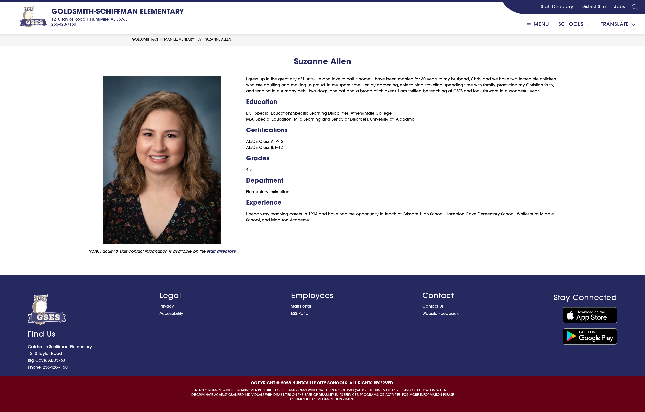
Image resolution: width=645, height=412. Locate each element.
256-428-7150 (63, 25)
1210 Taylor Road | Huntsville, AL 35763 (89, 20)
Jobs (619, 7)
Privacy (166, 307)
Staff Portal (301, 307)
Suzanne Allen (218, 40)
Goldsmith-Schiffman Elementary (163, 40)
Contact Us (433, 307)
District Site (594, 7)
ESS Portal (300, 314)
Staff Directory (557, 7)
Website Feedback (440, 314)
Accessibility (171, 314)
